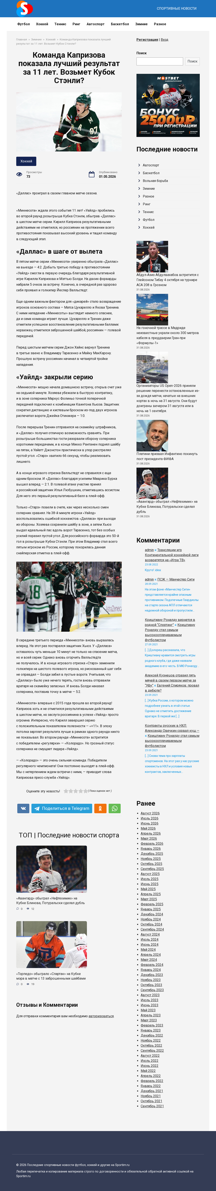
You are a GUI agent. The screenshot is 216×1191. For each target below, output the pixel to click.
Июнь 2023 (149, 1005)
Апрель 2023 (151, 1015)
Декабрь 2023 (152, 975)
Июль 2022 (149, 1061)
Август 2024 (150, 934)
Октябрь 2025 (151, 864)
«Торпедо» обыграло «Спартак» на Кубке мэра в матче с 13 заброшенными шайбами (51, 976)
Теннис (60, 24)
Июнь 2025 (149, 884)
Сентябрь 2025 (152, 869)
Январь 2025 (151, 909)
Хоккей (42, 24)
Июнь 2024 (149, 945)
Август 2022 (150, 1056)
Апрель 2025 (151, 894)
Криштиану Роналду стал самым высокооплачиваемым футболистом (172, 741)
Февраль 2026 (152, 844)
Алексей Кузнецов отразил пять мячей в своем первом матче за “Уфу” (170, 680)
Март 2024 (149, 960)
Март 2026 (149, 839)
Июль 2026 (149, 818)
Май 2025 (148, 889)
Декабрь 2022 (152, 1035)
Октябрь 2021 (151, 1101)
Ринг (76, 24)
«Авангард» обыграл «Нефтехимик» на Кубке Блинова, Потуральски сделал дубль (50, 900)
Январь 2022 (151, 1086)
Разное (160, 24)
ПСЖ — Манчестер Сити (175, 579)
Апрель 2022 (151, 1076)
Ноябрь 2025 (151, 859)
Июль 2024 (149, 940)
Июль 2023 (149, 1000)
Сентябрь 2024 (152, 929)
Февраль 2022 (152, 1081)
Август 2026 (150, 813)
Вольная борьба (155, 181)
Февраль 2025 (152, 904)
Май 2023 (148, 1010)
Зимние (141, 24)
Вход (164, 40)
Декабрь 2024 (152, 914)
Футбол (23, 24)
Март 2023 (149, 1020)
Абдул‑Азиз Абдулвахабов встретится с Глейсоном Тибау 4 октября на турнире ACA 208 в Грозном (167, 280)
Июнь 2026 (149, 823)
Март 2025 (149, 899)
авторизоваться (101, 1016)
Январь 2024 (151, 970)
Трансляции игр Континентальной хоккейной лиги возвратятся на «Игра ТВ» (171, 555)
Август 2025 (150, 874)
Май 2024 (148, 950)
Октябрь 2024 (151, 924)
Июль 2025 (149, 879)
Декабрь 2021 (152, 1091)
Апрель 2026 (151, 834)
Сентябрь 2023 (152, 990)
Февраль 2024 (152, 965)
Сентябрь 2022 (152, 1051)
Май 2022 (148, 1071)
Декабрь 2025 (152, 854)
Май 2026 (148, 828)
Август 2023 (150, 995)
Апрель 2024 (151, 955)
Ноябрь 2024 (151, 919)
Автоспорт (96, 24)
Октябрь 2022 (151, 1046)
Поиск (141, 53)
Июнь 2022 (149, 1066)
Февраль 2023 (152, 1025)
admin (149, 550)
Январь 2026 (151, 849)
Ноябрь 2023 (151, 980)
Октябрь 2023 (151, 985)
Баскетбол (120, 24)
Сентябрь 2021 (152, 1106)
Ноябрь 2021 (151, 1096)
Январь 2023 (151, 1030)
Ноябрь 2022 (151, 1040)
